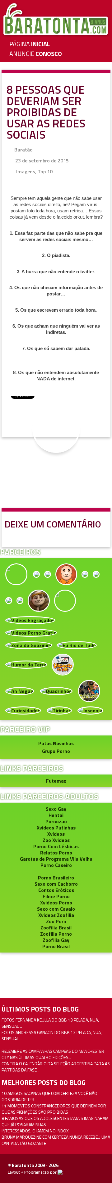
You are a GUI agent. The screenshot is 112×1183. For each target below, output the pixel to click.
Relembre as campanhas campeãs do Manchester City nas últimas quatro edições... (53, 1054)
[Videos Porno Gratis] (31, 632)
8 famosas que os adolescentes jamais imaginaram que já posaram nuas (55, 1121)
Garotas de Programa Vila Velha (56, 859)
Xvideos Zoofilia (56, 915)
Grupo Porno (56, 751)
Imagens (25, 171)
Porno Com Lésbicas (56, 846)
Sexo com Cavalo (56, 909)
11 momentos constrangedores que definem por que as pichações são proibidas (54, 1108)
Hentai (56, 815)
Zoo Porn (56, 921)
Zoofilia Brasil (56, 927)
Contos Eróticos (56, 890)
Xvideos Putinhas (56, 827)
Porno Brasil (56, 946)
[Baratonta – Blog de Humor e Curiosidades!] (56, 19)
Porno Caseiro (56, 865)
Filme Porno (56, 896)
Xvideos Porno (56, 902)
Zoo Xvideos (56, 840)
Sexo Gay (56, 809)
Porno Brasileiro (56, 877)
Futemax (56, 781)
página (29, 44)
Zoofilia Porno (56, 934)
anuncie (35, 53)
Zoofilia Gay (56, 940)
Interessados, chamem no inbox (35, 1130)
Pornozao (56, 821)
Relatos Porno (56, 852)
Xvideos (56, 834)
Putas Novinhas (56, 743)
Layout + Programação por (33, 1172)
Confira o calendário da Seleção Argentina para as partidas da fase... (56, 1066)
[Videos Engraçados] (30, 619)
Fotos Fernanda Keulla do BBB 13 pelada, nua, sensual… (50, 1023)
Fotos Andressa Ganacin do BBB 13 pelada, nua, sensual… (52, 1035)
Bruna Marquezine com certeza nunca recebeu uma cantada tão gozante (56, 1140)
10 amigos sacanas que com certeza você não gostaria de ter (49, 1096)
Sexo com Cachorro (56, 884)
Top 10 (45, 171)
